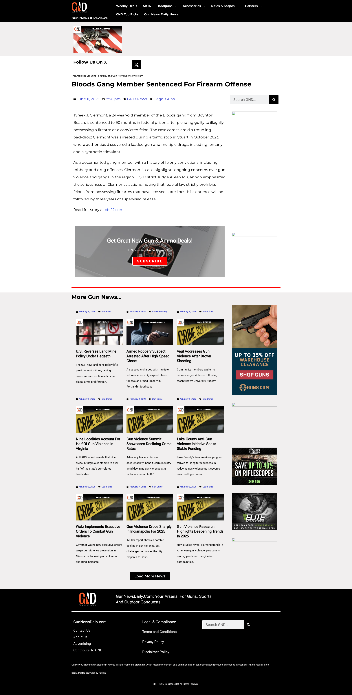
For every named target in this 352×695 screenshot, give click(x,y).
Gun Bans (106, 311)
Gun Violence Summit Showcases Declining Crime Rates (149, 444)
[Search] (273, 99)
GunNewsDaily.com (90, 622)
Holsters (251, 6)
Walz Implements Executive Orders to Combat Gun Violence (98, 531)
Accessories (192, 6)
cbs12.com (114, 209)
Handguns (165, 6)
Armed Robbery (159, 311)
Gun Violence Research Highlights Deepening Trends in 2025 (200, 531)
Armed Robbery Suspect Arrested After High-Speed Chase (147, 356)
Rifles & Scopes (223, 6)
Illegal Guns (164, 99)
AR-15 (147, 6)
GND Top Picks (127, 14)
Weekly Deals (126, 6)
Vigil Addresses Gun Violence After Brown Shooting (194, 356)
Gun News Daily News (161, 14)
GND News (137, 99)
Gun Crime (208, 311)
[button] (150, 576)
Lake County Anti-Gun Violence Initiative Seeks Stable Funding (196, 444)
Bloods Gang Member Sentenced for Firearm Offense (161, 84)
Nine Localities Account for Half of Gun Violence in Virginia (98, 444)
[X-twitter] (136, 64)
